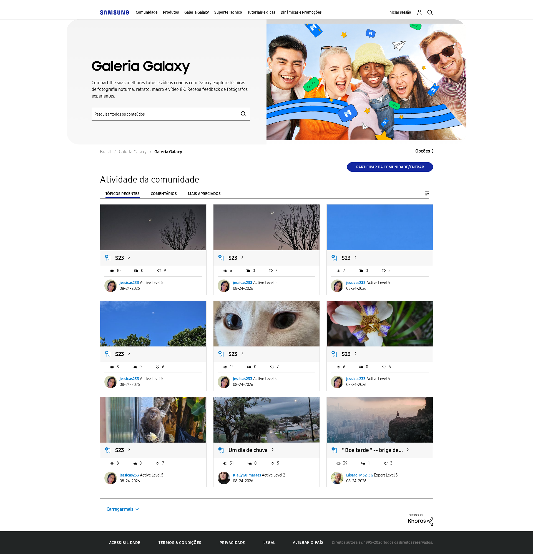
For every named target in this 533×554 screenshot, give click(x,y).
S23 (119, 257)
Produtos (171, 12)
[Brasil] (114, 12)
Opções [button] (422, 151)
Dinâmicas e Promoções (301, 12)
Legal (269, 542)
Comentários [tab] (164, 193)
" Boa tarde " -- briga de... (372, 450)
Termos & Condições (180, 542)
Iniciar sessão (399, 12)
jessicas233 (129, 282)
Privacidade (232, 542)
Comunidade (146, 12)
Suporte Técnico (228, 12)
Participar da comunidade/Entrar (390, 167)
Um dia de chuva (248, 450)
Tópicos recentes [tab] (122, 193)
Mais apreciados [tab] (204, 193)
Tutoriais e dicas (261, 12)
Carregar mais (120, 509)
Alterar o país (308, 542)
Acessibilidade (124, 542)
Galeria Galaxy (196, 12)
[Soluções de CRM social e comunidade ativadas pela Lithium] (420, 519)
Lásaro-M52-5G (359, 475)
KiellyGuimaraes (247, 475)
